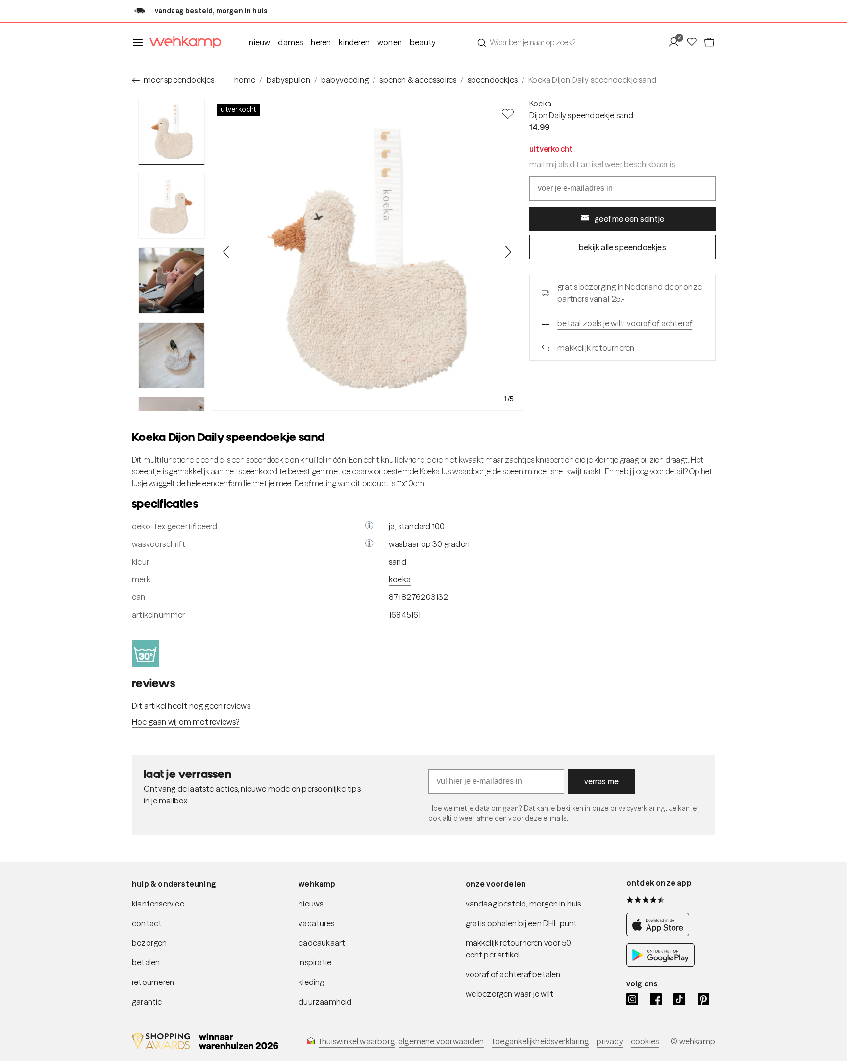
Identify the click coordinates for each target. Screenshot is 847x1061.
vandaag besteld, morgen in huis (523, 903)
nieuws (311, 903)
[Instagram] (632, 999)
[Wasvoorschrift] (369, 544)
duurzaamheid (325, 1002)
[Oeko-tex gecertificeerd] (369, 526)
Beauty (423, 42)
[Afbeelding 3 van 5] (171, 280)
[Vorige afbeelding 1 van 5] (226, 251)
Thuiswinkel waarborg (357, 1041)
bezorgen (149, 943)
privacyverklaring (638, 808)
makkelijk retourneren (595, 348)
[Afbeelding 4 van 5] (171, 355)
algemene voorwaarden (441, 1041)
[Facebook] (656, 999)
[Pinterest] (703, 999)
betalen (146, 962)
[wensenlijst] (694, 42)
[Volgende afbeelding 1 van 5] (508, 251)
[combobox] (566, 42)
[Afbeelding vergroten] (367, 254)
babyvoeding (345, 80)
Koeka (540, 103)
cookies (645, 1041)
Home (245, 80)
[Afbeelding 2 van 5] (171, 206)
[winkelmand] (709, 42)
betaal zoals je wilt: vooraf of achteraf (624, 323)
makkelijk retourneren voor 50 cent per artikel (519, 948)
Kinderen (354, 42)
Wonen (389, 42)
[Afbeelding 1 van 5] (171, 131)
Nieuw (259, 42)
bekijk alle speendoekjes (622, 247)
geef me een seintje (629, 219)
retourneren (153, 982)
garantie (147, 1002)
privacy (610, 1041)
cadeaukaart (322, 943)
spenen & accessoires (417, 80)
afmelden (491, 818)
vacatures (316, 923)
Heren (321, 42)
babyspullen (288, 80)
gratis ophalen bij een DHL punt (521, 923)
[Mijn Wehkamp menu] (677, 42)
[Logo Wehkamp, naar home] (182, 42)
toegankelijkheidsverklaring (540, 1041)
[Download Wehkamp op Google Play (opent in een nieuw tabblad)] (660, 964)
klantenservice (158, 903)
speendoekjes (493, 80)
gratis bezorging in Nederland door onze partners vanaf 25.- (629, 293)
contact (147, 923)
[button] (369, 526)
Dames (290, 42)
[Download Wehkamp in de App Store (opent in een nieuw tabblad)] (660, 933)
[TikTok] (679, 999)
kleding (311, 982)
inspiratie (315, 962)
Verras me (601, 781)
